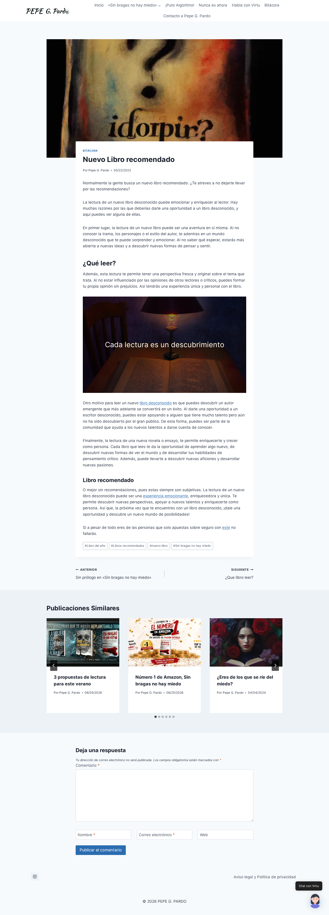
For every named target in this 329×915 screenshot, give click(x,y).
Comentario (88, 765)
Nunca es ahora (213, 5)
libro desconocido (156, 403)
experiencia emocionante (165, 496)
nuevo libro (159, 545)
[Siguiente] (275, 665)
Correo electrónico (157, 835)
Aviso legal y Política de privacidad (265, 877)
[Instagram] (34, 877)
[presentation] (83, 642)
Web (204, 835)
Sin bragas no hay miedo (192, 545)
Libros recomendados (127, 545)
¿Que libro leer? (239, 574)
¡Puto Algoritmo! (179, 5)
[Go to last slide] (53, 665)
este (226, 527)
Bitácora (272, 5)
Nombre (86, 835)
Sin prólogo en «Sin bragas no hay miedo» (113, 574)
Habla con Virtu (246, 5)
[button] (315, 901)
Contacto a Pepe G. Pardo (186, 16)
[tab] (155, 717)
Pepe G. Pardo (98, 170)
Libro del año (95, 545)
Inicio (99, 5)
